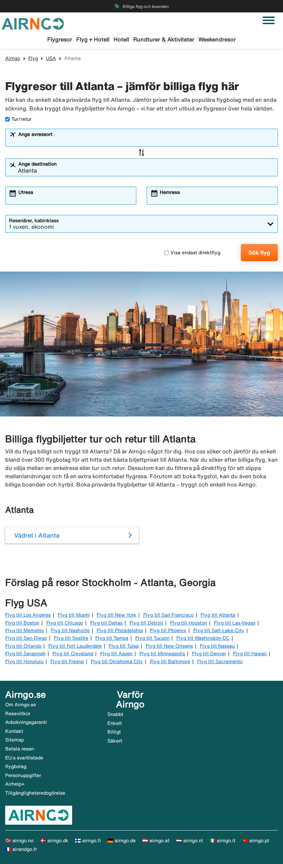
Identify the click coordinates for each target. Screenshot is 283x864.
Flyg (33, 58)
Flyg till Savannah (25, 653)
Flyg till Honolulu (24, 661)
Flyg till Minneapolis (162, 653)
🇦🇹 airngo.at (155, 840)
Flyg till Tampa (111, 638)
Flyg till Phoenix (168, 630)
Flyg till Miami (74, 614)
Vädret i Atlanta (36, 535)
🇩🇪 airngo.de (121, 840)
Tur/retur (21, 119)
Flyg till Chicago (64, 622)
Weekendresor (217, 39)
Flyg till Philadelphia (120, 630)
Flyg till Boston (22, 622)
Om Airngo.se (20, 704)
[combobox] (146, 141)
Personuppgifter (23, 775)
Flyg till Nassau (217, 646)
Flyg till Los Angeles (28, 614)
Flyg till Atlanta (218, 614)
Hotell (121, 39)
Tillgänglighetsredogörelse (35, 793)
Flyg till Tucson (152, 638)
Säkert (114, 740)
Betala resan (19, 748)
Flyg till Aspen (116, 653)
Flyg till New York (116, 614)
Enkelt (114, 723)
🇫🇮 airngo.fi (88, 840)
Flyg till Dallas (106, 622)
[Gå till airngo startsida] (33, 23)
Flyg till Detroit (146, 622)
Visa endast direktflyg (195, 252)
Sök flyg (259, 252)
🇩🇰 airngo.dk (54, 840)
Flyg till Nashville (70, 630)
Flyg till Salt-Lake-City (218, 630)
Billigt (114, 731)
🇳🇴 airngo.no (19, 840)
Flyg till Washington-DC (203, 638)
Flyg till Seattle (71, 638)
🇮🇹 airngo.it (222, 840)
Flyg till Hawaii (250, 653)
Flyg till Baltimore (170, 661)
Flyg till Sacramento (220, 661)
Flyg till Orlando (23, 646)
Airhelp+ (15, 784)
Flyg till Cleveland (72, 653)
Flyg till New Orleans (169, 646)
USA (51, 58)
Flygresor (59, 39)
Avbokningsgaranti (26, 722)
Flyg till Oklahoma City (117, 661)
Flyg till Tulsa (124, 646)
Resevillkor (17, 713)
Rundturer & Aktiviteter (163, 39)
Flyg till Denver (209, 653)
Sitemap (14, 739)
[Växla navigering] (269, 20)
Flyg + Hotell (92, 39)
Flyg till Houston (188, 622)
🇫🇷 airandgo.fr (21, 849)
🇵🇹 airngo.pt (255, 840)
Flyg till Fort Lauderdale (75, 646)
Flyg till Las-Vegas (234, 622)
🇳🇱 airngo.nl (189, 840)
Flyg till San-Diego (26, 638)
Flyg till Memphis (24, 630)
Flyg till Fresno (67, 661)
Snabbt (115, 714)
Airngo (12, 58)
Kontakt (14, 731)
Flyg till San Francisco (168, 614)
